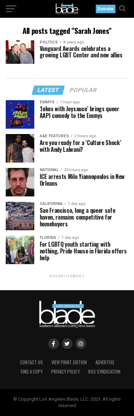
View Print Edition (69, 362)
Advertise (104, 362)
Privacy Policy (65, 371)
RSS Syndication (104, 371)
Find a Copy (32, 371)
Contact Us (31, 362)
